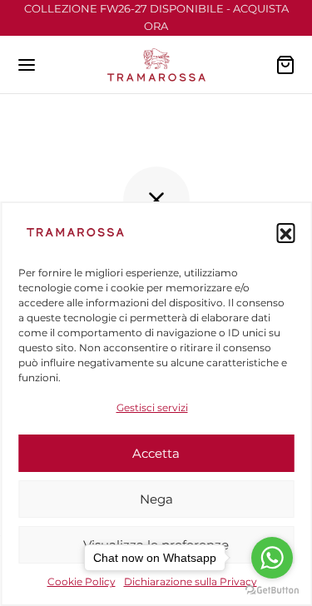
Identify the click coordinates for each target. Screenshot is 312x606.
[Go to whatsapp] (272, 558)
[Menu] (27, 65)
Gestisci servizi (152, 407)
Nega (156, 499)
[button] (285, 232)
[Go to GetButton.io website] (272, 589)
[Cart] (285, 65)
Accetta (156, 453)
